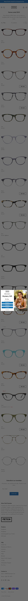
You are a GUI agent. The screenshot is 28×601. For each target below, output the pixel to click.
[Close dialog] (26, 290)
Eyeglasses (7, 302)
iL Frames (7, 307)
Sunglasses (7, 305)
